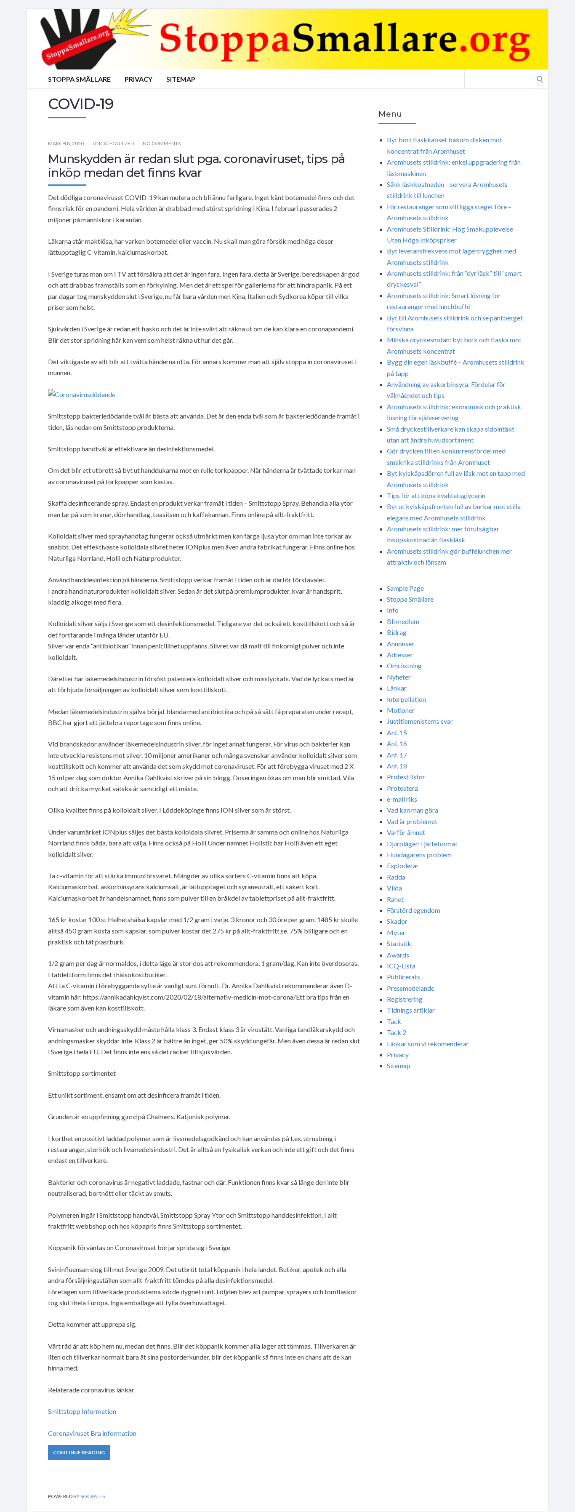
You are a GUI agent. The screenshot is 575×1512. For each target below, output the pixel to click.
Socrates (92, 1496)
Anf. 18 (397, 766)
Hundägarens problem (419, 855)
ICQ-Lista (401, 966)
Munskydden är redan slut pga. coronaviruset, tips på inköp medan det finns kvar (196, 166)
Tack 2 (396, 1032)
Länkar (397, 688)
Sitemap (180, 79)
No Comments (162, 143)
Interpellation (406, 699)
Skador (397, 921)
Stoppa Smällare (79, 79)
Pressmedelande (410, 988)
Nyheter (399, 677)
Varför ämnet (406, 832)
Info (393, 610)
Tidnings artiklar (411, 1010)
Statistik (399, 943)
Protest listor (406, 777)
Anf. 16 (397, 743)
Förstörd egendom (413, 910)
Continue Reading (79, 1452)
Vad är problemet (412, 821)
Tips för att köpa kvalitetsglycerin (436, 495)
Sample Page (405, 588)
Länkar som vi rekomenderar (428, 1044)
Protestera (402, 788)
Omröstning (404, 665)
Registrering (405, 999)
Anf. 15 (397, 732)
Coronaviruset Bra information (92, 1433)
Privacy (138, 79)
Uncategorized (113, 143)
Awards (398, 955)
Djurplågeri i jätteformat (422, 844)
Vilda (394, 888)
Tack (394, 1021)
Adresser (400, 655)
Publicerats (403, 977)
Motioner (401, 710)
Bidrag (397, 632)
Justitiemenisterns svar (420, 721)
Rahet (395, 899)
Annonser (400, 644)
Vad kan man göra (412, 810)
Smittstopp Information (82, 1411)
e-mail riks (402, 799)
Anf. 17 (397, 755)
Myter (396, 932)
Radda (396, 877)
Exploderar (403, 865)
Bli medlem (403, 621)
